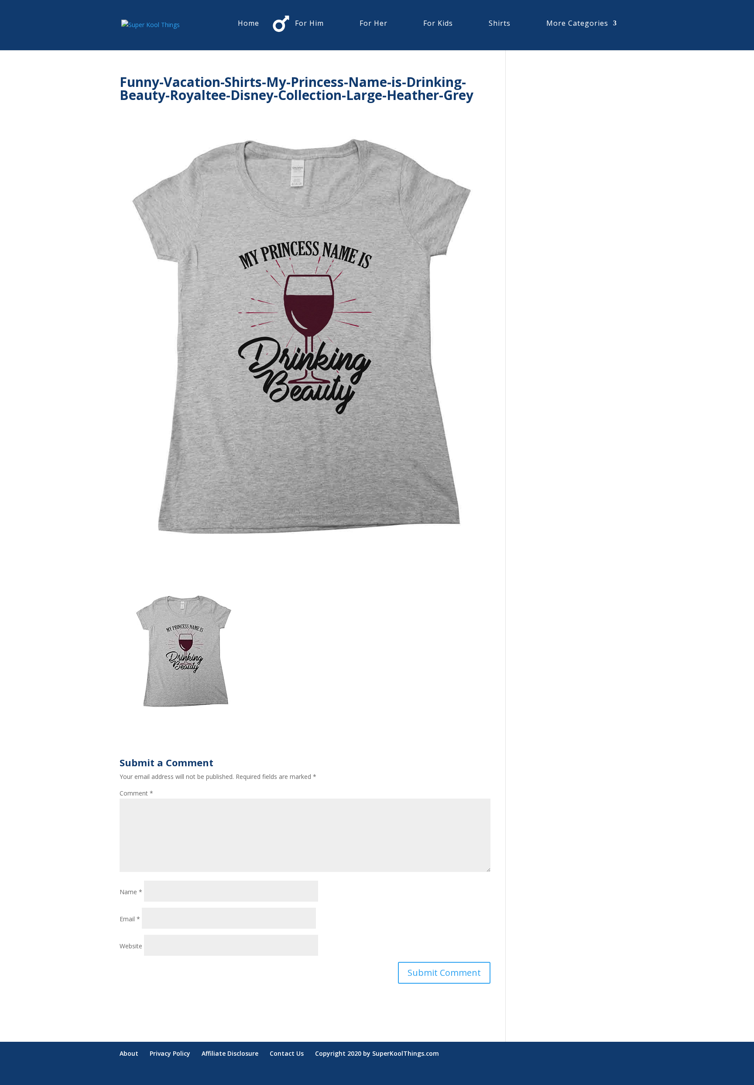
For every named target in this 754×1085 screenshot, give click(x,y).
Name (131, 892)
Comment (136, 793)
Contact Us (287, 1053)
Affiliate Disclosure (230, 1053)
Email (130, 919)
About (129, 1053)
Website (131, 946)
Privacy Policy (170, 1053)
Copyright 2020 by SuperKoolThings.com (377, 1053)
